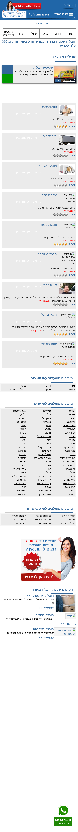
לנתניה (35, 658)
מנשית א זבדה (67, 458)
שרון (21, 33)
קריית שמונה (44, 483)
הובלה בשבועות (43, 629)
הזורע (48, 429)
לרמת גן (72, 661)
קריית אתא (45, 476)
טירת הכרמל (44, 436)
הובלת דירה (33, 762)
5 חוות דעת (69, 80)
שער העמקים (44, 494)
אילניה (47, 414)
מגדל (72, 454)
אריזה (72, 519)
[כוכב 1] (66, 126)
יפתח (72, 443)
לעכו (36, 704)
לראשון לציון (70, 676)
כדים (23, 443)
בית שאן (71, 421)
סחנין (23, 465)
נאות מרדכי (69, 461)
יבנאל (72, 439)
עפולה (72, 472)
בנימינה (47, 421)
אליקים (71, 418)
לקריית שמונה (32, 722)
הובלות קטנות (43, 515)
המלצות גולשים (31, 737)
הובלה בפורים (44, 615)
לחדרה (35, 700)
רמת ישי (21, 490)
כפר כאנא (21, 447)
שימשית (71, 494)
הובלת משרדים (31, 772)
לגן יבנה (72, 759)
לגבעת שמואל (69, 694)
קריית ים (21, 479)
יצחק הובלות (49, 195)
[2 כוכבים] (63, 126)
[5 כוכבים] (54, 126)
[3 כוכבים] (60, 126)
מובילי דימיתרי (48, 165)
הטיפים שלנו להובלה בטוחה (52, 589)
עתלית (47, 472)
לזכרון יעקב (33, 707)
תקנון (36, 748)
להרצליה (34, 661)
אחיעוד (71, 414)
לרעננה (35, 672)
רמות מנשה (44, 490)
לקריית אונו (71, 697)
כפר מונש (70, 450)
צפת (23, 472)
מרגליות (22, 458)
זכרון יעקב (70, 432)
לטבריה (34, 711)
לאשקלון (72, 772)
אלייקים (22, 414)
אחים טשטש (49, 106)
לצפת (35, 718)
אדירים (47, 410)
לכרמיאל (34, 715)
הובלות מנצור (48, 224)
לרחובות (72, 737)
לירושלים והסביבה (67, 711)
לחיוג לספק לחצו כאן (28, 113)
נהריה (48, 461)
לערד (73, 787)
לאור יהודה (71, 686)
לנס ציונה (71, 752)
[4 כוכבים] (57, 126)
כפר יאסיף (69, 447)
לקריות (35, 689)
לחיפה (35, 686)
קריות (72, 476)
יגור (49, 439)
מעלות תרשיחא (42, 458)
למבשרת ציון (70, 722)
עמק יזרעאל (19, 468)
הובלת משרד (19, 515)
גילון (48, 425)
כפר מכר (46, 450)
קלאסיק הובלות (43, 67)
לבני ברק (72, 672)
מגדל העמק (44, 454)
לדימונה (72, 780)
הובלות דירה (68, 515)
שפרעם (22, 494)
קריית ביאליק (19, 476)
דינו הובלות (50, 285)
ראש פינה (70, 486)
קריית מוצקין (68, 483)
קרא (58, 80)
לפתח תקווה (70, 668)
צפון (40, 23)
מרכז (45, 33)
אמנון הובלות (49, 344)
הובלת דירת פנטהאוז (40, 595)
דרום (58, 33)
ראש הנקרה (20, 483)
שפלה (33, 33)
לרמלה (72, 741)
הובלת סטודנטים (42, 519)
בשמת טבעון (68, 425)
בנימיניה (21, 421)
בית (48, 23)
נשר (49, 465)
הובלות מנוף (19, 523)
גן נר (23, 425)
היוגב (23, 429)
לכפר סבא (33, 668)
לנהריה (35, 693)
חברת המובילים (47, 254)
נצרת (32, 23)
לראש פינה (33, 725)
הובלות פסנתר (43, 523)
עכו (49, 468)
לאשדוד (72, 769)
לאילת (73, 790)
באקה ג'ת (45, 418)
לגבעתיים (71, 665)
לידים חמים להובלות (29, 792)
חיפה (48, 432)
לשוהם (72, 755)
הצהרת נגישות (31, 752)
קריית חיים (69, 479)
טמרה (23, 436)
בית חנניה (21, 418)
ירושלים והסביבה (8, 33)
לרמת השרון (32, 665)
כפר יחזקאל (44, 447)
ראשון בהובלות (48, 314)
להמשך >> (69, 122)
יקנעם (47, 443)
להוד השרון (33, 676)
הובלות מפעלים (66, 523)
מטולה (22, 454)
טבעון (23, 432)
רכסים (72, 490)
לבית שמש (71, 715)
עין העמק (70, 468)
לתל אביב (71, 658)
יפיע (24, 439)
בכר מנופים (50, 136)
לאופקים (72, 783)
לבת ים (72, 683)
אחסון (35, 765)
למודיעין (72, 701)
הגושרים (70, 429)
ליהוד (73, 690)
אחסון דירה (20, 519)
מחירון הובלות (32, 741)
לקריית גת (71, 776)
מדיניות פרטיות (31, 744)
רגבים (48, 486)
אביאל (72, 410)
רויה (24, 486)
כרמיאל (22, 450)
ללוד (74, 744)
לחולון (73, 679)
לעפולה (35, 696)
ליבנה (73, 748)
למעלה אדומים (69, 718)
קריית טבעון (44, 479)
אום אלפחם (19, 410)
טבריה (72, 436)
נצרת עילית (69, 465)
